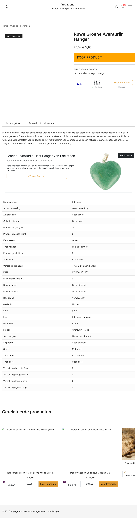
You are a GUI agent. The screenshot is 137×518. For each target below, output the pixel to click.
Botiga (55, 511)
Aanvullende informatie (41, 123)
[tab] (13, 123)
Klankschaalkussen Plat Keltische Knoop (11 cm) (30, 472)
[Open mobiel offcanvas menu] (130, 6)
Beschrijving (13, 123)
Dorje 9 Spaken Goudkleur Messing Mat (90, 472)
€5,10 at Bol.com (36, 176)
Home (5, 25)
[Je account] (116, 6)
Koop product (89, 57)
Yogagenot (68, 4)
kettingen (25, 25)
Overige (14, 25)
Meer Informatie (122, 82)
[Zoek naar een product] (7, 6)
